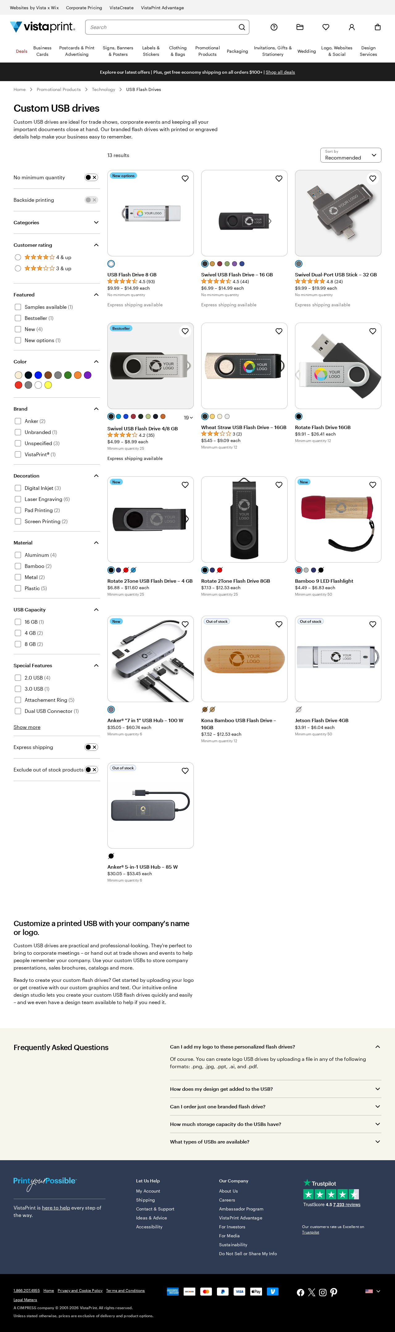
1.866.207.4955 (27, 1290)
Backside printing (34, 200)
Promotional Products (59, 89)
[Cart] (377, 27)
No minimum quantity (39, 177)
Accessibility (149, 1226)
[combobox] (162, 27)
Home (20, 89)
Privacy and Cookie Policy (80, 1290)
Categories (26, 222)
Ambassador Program (241, 1208)
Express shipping (33, 747)
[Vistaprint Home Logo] (42, 27)
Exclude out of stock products (49, 769)
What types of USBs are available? (209, 1141)
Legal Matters (25, 1299)
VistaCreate (122, 7)
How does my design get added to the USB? (221, 1089)
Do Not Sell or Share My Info (248, 1253)
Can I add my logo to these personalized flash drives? (232, 1046)
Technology (103, 89)
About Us (228, 1190)
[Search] (242, 27)
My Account (148, 1190)
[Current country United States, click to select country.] (373, 1291)
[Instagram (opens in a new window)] (322, 1293)
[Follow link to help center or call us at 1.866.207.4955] (274, 27)
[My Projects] (300, 27)
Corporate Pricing (84, 7)
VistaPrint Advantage (162, 7)
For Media (229, 1235)
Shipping (145, 1199)
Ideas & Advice (151, 1217)
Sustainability (233, 1244)
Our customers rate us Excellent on (333, 1229)
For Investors (232, 1226)
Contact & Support (155, 1208)
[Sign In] (351, 27)
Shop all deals (280, 72)
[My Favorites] (325, 27)
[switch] (91, 177)
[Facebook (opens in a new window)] (300, 1293)
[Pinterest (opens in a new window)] (334, 1293)
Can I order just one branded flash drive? (217, 1106)
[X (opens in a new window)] (311, 1293)
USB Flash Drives (143, 89)
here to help (56, 1207)
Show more (27, 727)
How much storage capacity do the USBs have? (225, 1124)
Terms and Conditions (125, 1290)
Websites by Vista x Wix (34, 7)
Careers (227, 1199)
